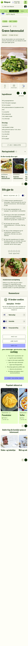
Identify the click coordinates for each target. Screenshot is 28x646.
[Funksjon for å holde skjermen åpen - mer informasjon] (19, 195)
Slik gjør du (14, 11)
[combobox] (12, 6)
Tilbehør (5, 21)
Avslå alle (14, 336)
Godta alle (14, 345)
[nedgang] (18, 93)
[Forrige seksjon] (2, 11)
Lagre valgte (14, 341)
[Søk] (2, 6)
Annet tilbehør (13, 21)
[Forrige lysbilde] (22, 183)
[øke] (24, 93)
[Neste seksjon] (26, 11)
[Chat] (25, 6)
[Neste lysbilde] (25, 183)
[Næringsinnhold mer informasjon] (16, 152)
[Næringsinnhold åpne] (14, 151)
